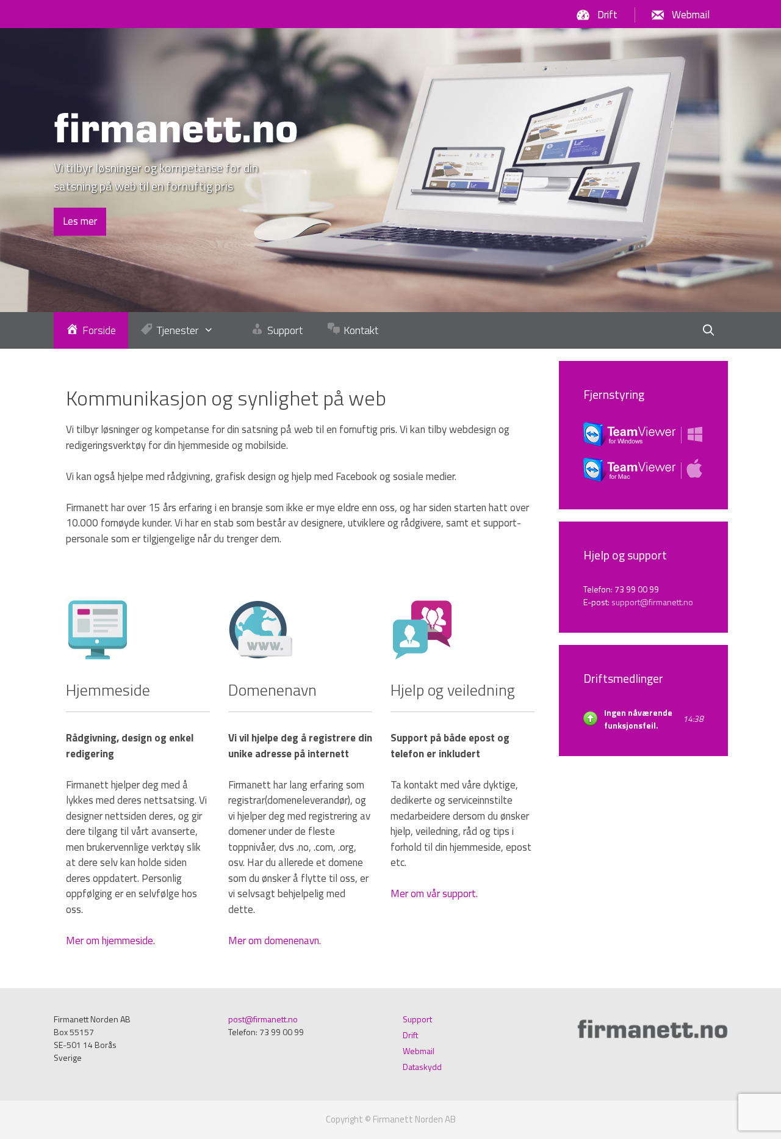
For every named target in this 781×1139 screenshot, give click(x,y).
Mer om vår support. (434, 893)
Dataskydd (422, 1066)
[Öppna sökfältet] (708, 330)
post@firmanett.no (263, 1019)
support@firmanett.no (652, 601)
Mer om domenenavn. (274, 940)
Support (417, 1019)
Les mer (80, 221)
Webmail (691, 15)
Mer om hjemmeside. (110, 940)
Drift (607, 15)
